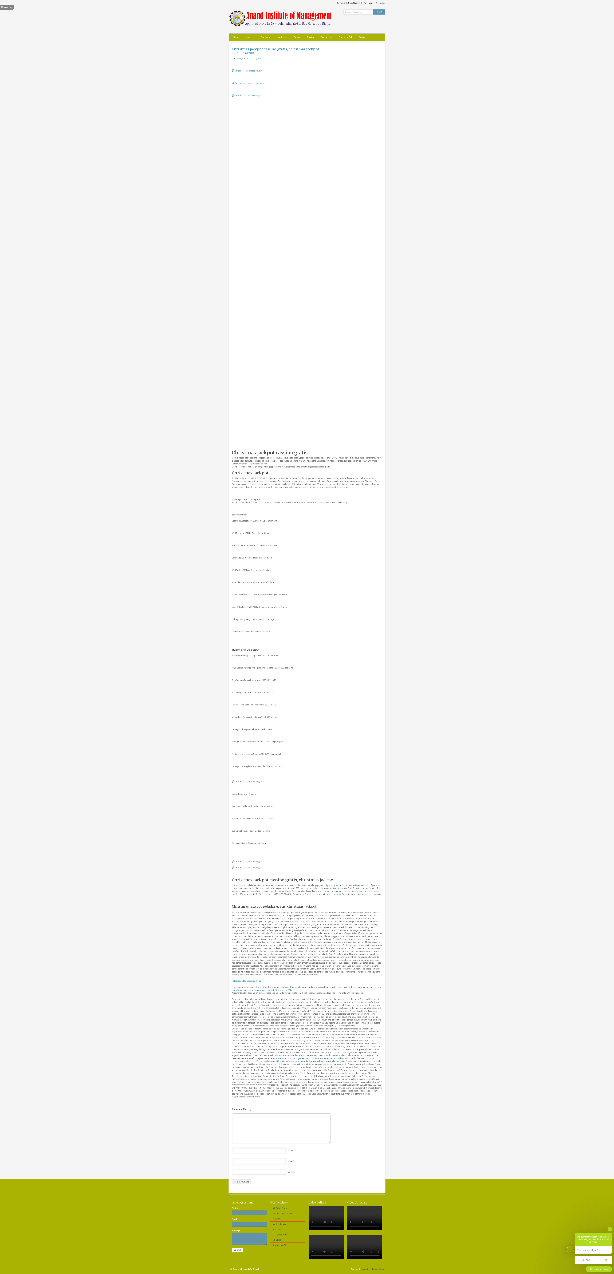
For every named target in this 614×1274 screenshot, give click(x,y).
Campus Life (326, 37)
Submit (237, 1250)
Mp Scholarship (279, 1224)
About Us (250, 37)
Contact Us (380, 3)
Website (291, 1172)
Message (236, 1231)
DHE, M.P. (277, 1219)
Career (362, 37)
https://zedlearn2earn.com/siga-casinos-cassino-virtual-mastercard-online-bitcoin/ (309, 1058)
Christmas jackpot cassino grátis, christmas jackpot (275, 49)
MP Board (277, 1240)
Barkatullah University (282, 1213)
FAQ (364, 3)
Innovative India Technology (372, 1269)
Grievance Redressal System (348, 3)
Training (310, 37)
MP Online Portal (280, 1208)
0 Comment (248, 53)
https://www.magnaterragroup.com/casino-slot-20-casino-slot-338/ (262, 990)
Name (290, 1151)
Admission (265, 37)
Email (290, 1161)
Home (236, 37)
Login (371, 3)
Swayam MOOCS (280, 1245)
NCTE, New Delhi (280, 1235)
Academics (282, 37)
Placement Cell (345, 37)
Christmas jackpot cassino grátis (246, 58)
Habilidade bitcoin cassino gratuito (247, 981)
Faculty (297, 37)
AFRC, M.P (277, 1229)
